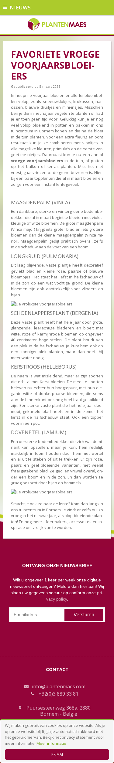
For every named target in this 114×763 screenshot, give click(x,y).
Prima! (57, 754)
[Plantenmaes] (57, 24)
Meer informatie (51, 743)
